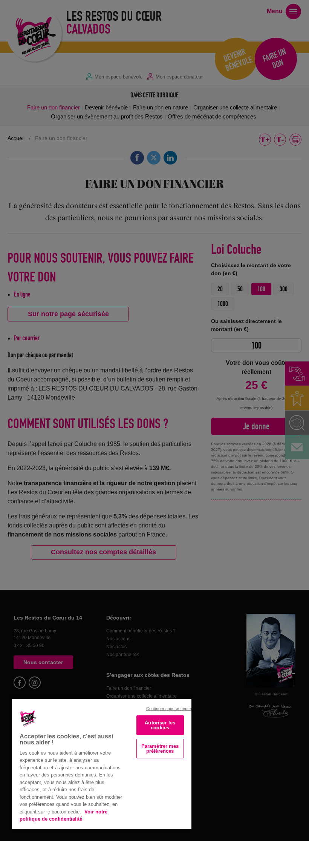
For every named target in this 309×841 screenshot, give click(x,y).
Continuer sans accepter (169, 708)
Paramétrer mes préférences (160, 748)
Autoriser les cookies (160, 725)
